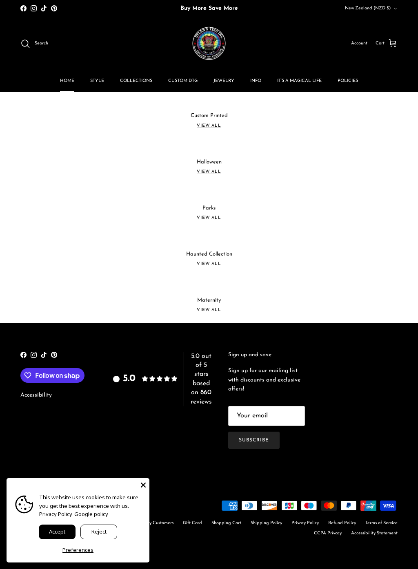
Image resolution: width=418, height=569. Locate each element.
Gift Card (192, 523)
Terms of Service (381, 523)
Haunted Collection (209, 254)
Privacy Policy (305, 523)
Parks (209, 208)
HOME (67, 81)
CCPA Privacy (328, 533)
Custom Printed (209, 115)
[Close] (143, 484)
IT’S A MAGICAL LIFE (299, 81)
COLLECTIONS (136, 81)
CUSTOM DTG (183, 81)
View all (209, 126)
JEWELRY (223, 81)
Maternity (209, 300)
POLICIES (348, 81)
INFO (255, 81)
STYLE (97, 81)
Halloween (209, 162)
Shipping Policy (266, 523)
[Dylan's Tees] (209, 43)
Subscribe (254, 440)
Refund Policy (342, 523)
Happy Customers (155, 523)
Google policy (91, 514)
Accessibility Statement (374, 533)
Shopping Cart (226, 523)
